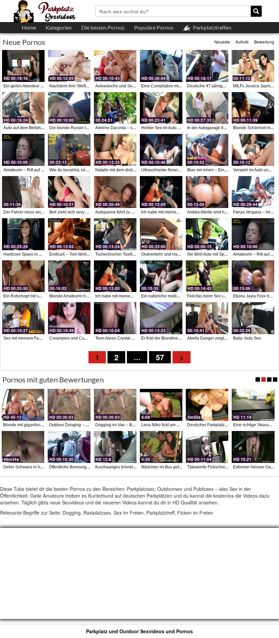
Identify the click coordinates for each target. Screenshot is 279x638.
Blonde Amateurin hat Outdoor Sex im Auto (88, 296)
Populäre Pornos (154, 27)
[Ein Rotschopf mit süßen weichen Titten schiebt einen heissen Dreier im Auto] (23, 276)
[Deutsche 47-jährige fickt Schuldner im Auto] (207, 66)
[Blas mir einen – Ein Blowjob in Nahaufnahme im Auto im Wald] (207, 150)
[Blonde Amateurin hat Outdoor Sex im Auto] (69, 276)
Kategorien (59, 27)
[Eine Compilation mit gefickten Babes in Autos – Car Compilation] (161, 66)
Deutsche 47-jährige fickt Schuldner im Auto (227, 86)
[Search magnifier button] (256, 11)
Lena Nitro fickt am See (162, 425)
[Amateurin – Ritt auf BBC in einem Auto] (23, 150)
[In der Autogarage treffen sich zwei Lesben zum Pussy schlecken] (207, 108)
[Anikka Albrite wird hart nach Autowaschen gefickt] (207, 192)
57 (160, 357)
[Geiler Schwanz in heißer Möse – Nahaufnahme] (23, 447)
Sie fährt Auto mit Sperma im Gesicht (220, 254)
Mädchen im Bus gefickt (163, 467)
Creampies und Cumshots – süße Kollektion (90, 338)
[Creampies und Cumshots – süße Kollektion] (69, 318)
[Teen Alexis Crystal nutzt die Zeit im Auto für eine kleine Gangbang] (115, 318)
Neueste (222, 42)
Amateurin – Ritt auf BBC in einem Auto (39, 170)
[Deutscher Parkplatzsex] (207, 405)
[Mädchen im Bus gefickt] (161, 447)
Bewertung (264, 42)
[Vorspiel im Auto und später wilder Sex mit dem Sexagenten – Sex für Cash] (253, 150)
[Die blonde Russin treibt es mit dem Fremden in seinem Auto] (69, 108)
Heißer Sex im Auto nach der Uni (171, 127)
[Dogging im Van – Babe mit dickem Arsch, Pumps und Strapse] (115, 405)
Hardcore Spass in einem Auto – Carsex (40, 254)
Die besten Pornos (103, 27)
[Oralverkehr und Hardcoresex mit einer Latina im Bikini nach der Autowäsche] (161, 234)
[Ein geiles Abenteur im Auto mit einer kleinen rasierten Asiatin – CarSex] (23, 66)
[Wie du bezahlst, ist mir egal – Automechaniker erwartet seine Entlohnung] (69, 150)
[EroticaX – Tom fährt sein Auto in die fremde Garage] (69, 234)
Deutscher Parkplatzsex (209, 425)
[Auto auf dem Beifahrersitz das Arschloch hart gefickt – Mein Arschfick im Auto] (23, 108)
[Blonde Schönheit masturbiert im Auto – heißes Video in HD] (253, 108)
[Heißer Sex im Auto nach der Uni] (161, 108)
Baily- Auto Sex (247, 338)
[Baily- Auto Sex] (253, 318)
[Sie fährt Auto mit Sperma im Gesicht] (207, 234)
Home (29, 27)
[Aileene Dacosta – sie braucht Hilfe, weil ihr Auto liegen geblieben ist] (115, 108)
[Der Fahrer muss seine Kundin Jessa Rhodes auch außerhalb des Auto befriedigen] (23, 192)
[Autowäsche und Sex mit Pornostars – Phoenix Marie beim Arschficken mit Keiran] (115, 66)
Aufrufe (242, 42)
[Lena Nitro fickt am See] (161, 405)
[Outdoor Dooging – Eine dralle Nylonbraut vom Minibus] (69, 405)
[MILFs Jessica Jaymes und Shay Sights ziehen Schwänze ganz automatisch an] (253, 66)
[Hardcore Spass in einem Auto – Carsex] (23, 234)
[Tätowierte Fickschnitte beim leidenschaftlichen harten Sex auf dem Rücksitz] (207, 447)
